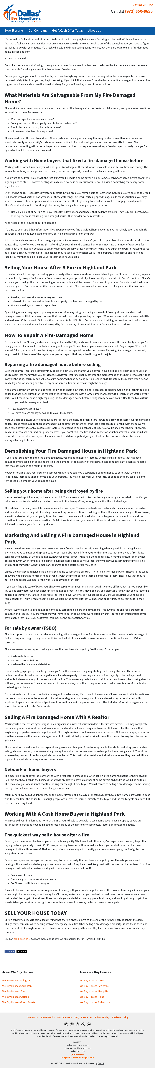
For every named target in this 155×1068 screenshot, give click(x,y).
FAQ (150, 5)
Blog (126, 1017)
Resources (86, 1017)
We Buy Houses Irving (92, 980)
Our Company (37, 30)
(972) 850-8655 (139, 11)
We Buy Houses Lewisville (94, 986)
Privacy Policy (102, 1017)
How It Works (14, 30)
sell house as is (22, 939)
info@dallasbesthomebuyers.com (77, 1057)
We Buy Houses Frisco (14, 991)
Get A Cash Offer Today (67, 30)
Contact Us (139, 5)
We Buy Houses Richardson (95, 1002)
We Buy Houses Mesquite (94, 991)
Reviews (116, 1017)
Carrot (101, 1063)
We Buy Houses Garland (15, 997)
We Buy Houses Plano (92, 997)
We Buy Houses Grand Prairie (18, 1002)
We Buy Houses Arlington (16, 980)
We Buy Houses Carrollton (17, 986)
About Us (94, 30)
